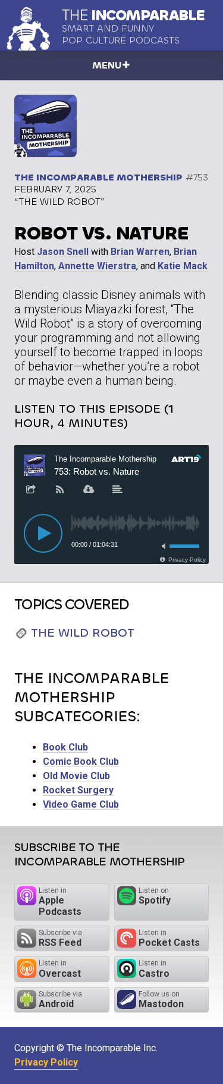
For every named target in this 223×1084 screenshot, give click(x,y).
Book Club (65, 747)
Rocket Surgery (78, 790)
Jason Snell (63, 251)
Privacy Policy (46, 1062)
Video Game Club (81, 804)
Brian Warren (140, 251)
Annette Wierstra (97, 266)
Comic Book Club (81, 761)
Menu (106, 65)
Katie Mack (183, 266)
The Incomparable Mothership (98, 177)
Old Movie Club (76, 775)
